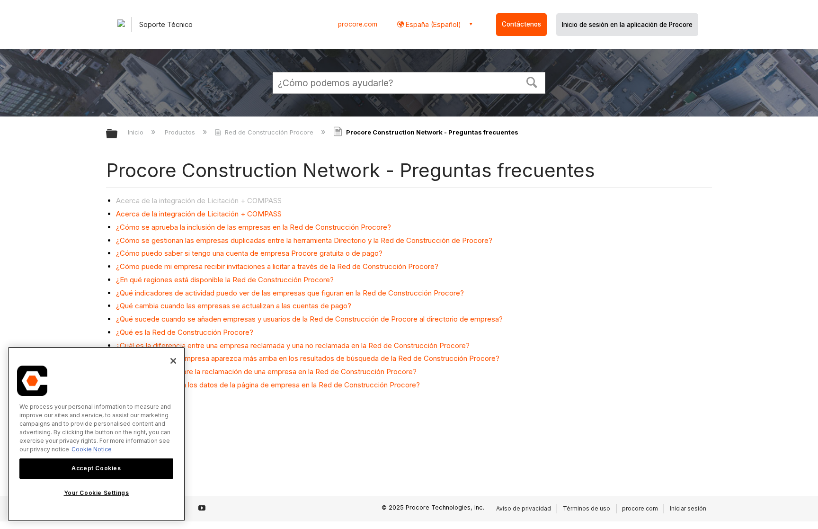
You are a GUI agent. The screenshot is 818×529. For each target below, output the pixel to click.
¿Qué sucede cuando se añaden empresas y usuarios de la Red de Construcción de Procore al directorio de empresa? (309, 318)
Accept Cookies (96, 468)
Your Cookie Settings (96, 492)
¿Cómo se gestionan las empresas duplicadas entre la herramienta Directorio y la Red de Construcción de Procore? (304, 240)
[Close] (173, 360)
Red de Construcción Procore (269, 132)
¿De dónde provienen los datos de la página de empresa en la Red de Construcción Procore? (268, 384)
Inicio (136, 132)
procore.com (357, 24)
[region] (96, 434)
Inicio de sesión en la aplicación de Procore (627, 24)
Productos (181, 132)
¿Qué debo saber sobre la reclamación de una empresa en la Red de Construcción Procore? (266, 371)
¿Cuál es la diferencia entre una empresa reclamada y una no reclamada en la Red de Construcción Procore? (293, 345)
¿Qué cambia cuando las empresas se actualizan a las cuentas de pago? (233, 305)
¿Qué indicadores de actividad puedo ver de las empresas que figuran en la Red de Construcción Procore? (290, 292)
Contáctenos (521, 24)
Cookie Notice (91, 449)
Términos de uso (586, 508)
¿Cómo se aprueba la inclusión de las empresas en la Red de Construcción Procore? (253, 227)
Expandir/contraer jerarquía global (117, 134)
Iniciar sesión (688, 508)
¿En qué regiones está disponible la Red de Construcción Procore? (225, 279)
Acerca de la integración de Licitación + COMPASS (199, 213)
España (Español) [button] (432, 24)
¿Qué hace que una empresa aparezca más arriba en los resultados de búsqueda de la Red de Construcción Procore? (307, 358)
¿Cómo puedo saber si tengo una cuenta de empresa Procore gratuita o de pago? (249, 253)
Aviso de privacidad (523, 508)
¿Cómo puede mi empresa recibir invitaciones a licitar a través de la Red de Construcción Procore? (277, 266)
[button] (532, 81)
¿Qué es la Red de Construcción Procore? (184, 332)
